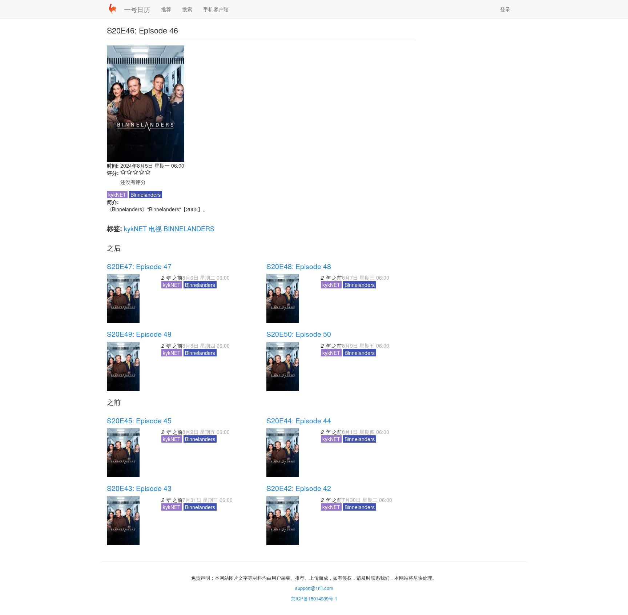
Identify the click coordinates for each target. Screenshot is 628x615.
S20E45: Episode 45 (139, 420)
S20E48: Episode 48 (298, 266)
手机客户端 (216, 9)
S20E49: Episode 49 (139, 334)
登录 (505, 9)
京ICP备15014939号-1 (314, 598)
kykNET (135, 228)
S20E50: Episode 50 (298, 334)
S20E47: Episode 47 (139, 266)
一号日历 (137, 9)
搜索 (187, 9)
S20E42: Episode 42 (298, 488)
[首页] (115, 9)
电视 (155, 228)
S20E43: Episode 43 (139, 488)
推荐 (166, 9)
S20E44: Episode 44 (298, 420)
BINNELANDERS (189, 228)
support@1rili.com (314, 587)
